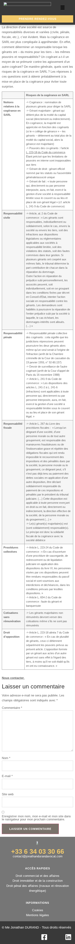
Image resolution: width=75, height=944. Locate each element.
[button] (62, 8)
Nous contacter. (13, 678)
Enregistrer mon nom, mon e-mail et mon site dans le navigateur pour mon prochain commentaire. (36, 818)
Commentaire (12, 708)
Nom (6, 758)
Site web (7, 794)
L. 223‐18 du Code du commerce (45, 152)
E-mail (7, 776)
